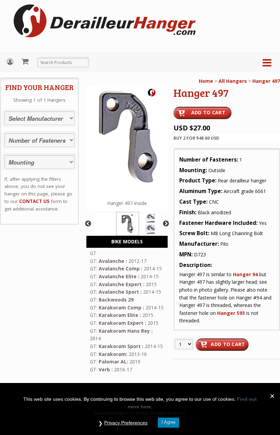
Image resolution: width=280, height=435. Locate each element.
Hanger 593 (231, 313)
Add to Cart (208, 112)
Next (166, 223)
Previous (88, 223)
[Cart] (26, 61)
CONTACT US (34, 201)
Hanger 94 (245, 274)
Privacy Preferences (126, 422)
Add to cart (228, 344)
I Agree (169, 422)
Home (206, 81)
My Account (11, 62)
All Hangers (233, 81)
